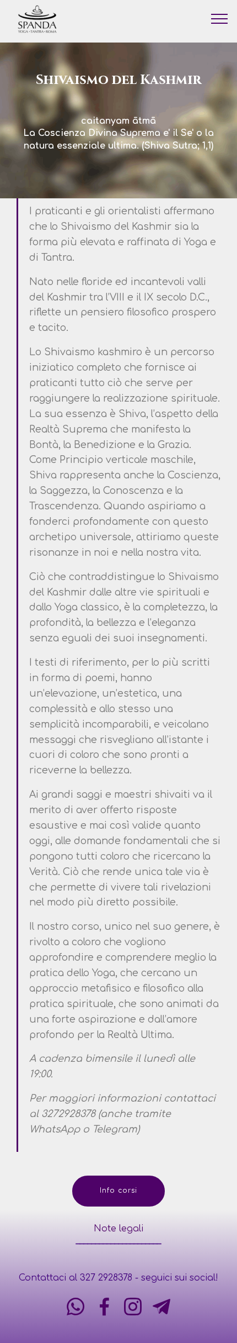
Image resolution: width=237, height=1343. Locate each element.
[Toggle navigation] (219, 18)
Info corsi (118, 1190)
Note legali (118, 1229)
